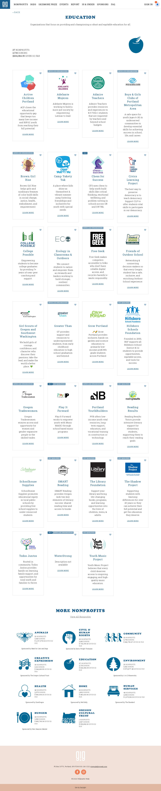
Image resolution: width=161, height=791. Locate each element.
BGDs (33, 4)
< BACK (16, 12)
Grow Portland (98, 325)
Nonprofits (21, 4)
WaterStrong (63, 555)
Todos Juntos (28, 555)
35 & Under (88, 4)
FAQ (113, 4)
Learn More (28, 134)
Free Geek (98, 251)
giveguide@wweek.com (98, 766)
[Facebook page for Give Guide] (77, 772)
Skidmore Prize (48, 4)
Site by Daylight (80, 787)
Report (75, 4)
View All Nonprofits (80, 616)
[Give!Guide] (5, 4)
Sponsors (102, 4)
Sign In (148, 4)
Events (64, 4)
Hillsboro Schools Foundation (132, 329)
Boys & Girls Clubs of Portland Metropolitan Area (133, 101)
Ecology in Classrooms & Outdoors (63, 254)
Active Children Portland (28, 98)
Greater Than (63, 325)
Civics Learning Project (133, 180)
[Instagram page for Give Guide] (83, 772)
